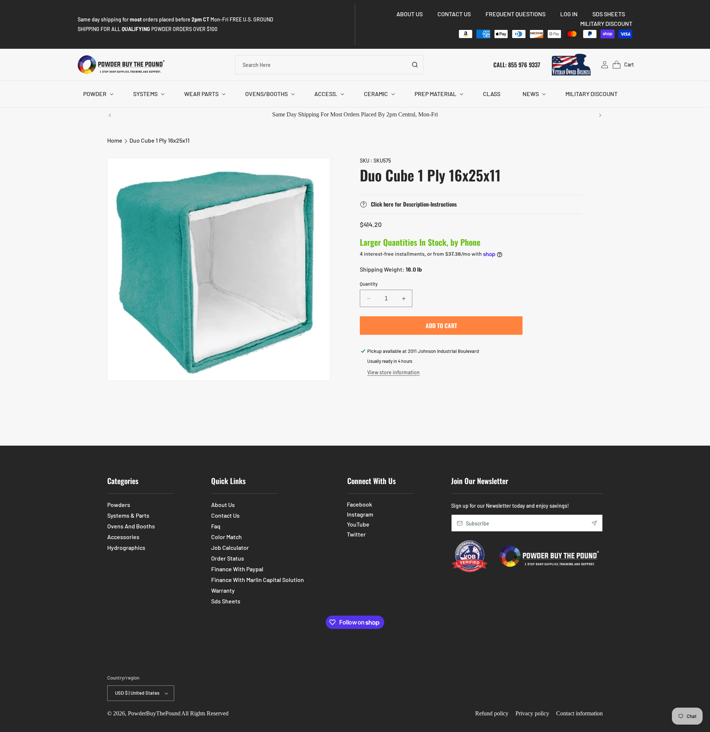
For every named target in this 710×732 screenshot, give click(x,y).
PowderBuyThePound (154, 713)
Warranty (223, 590)
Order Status (227, 558)
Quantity (369, 284)
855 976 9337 (524, 64)
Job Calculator (230, 547)
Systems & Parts (128, 515)
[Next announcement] (600, 115)
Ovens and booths (131, 526)
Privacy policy (532, 713)
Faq (215, 526)
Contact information (579, 713)
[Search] (415, 64)
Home (114, 140)
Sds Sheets (225, 601)
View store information (393, 372)
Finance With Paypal (237, 568)
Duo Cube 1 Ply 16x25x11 (159, 140)
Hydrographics (126, 547)
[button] (97, 94)
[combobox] (329, 64)
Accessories (123, 536)
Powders (118, 504)
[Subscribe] (594, 523)
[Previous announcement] (110, 115)
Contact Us (225, 515)
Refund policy (491, 713)
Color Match (226, 536)
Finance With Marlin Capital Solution (257, 579)
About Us (223, 504)
